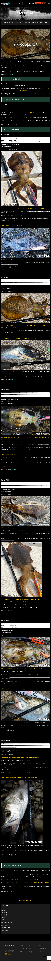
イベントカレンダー (23, 952)
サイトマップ (41, 949)
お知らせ (3, 917)
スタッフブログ (31, 951)
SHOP (32, 3)
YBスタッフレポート (5, 923)
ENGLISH (43, 3)
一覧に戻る (25, 900)
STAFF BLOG (5, 19)
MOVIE (21, 951)
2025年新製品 (4, 910)
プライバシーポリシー (42, 948)
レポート (30, 949)
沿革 (29, 947)
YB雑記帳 (3, 932)
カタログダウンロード (23, 948)
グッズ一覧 (21, 949)
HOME (2, 19)
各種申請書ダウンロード (33, 952)
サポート (30, 945)
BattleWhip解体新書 (6, 927)
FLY (20, 3)
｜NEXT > (30, 900)
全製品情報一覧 (22, 947)
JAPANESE (38, 3)
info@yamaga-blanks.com (9, 950)
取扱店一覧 (40, 945)
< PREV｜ (20, 900)
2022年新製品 (4, 915)
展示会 (4, 919)
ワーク (30, 948)
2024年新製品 (4, 912)
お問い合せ (40, 947)
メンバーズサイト (42, 951)
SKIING (13, 3)
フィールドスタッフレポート (7, 922)
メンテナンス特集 (5, 930)
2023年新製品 (4, 914)
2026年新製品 (4, 908)
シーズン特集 (10, 19)
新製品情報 (21, 945)
